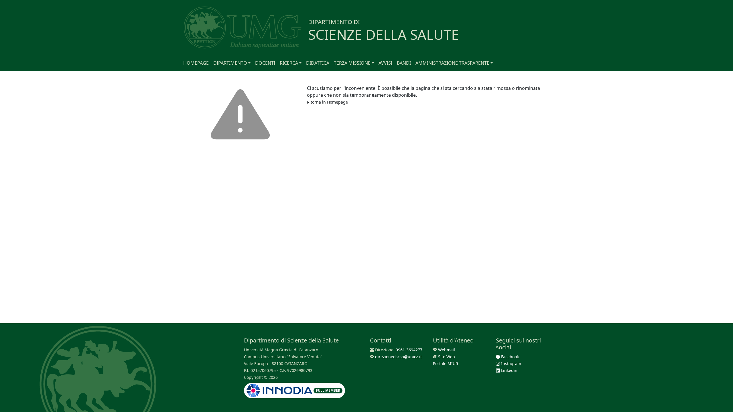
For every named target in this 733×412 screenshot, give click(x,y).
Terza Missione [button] (352, 63)
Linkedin (508, 370)
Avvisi (385, 63)
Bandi (404, 63)
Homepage (196, 63)
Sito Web (446, 356)
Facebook (509, 356)
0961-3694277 (409, 349)
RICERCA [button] (289, 63)
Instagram (510, 363)
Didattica (317, 63)
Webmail (446, 349)
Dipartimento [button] (230, 63)
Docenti (265, 63)
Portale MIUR (445, 363)
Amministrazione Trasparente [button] (452, 63)
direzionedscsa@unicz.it (398, 356)
